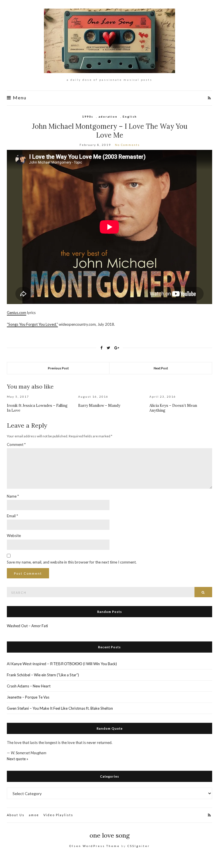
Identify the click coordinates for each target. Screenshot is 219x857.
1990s (87, 116)
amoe (34, 815)
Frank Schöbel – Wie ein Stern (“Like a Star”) (43, 675)
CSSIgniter (138, 846)
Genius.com (16, 312)
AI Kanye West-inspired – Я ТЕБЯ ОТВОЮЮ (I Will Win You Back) (62, 663)
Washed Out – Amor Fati (27, 625)
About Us (16, 815)
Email (12, 516)
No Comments (127, 144)
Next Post (161, 368)
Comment (16, 444)
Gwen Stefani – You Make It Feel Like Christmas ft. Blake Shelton (60, 708)
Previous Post (58, 368)
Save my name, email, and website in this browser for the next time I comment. (72, 562)
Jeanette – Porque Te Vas (28, 697)
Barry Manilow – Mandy (99, 405)
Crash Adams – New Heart (28, 686)
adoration (107, 116)
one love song (110, 835)
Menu (19, 97)
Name (13, 496)
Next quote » (17, 759)
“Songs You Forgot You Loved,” (32, 324)
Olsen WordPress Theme (94, 846)
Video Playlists (58, 815)
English (130, 116)
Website (14, 535)
